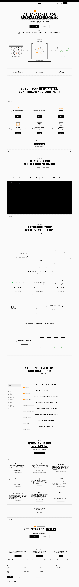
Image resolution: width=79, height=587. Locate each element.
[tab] (13, 178)
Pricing (8, 568)
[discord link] (56, 3)
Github (41, 567)
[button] (61, 3)
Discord (38, 167)
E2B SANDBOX (39, 39)
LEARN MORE (18, 116)
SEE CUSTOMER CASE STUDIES (39, 144)
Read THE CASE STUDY (17, 470)
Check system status (59, 567)
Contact (25, 568)
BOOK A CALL (39, 512)
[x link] (59, 3)
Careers (25, 567)
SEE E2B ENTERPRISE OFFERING (39, 453)
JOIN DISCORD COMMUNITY (39, 146)
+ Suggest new (14, 410)
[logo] (39, 3)
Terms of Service (26, 571)
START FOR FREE (34, 26)
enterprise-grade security (40, 577)
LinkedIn (41, 571)
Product (8, 567)
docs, (44, 167)
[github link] (55, 3)
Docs (8, 571)
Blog (8, 572)
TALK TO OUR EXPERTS (24, 344)
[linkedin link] (57, 3)
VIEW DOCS (44, 26)
